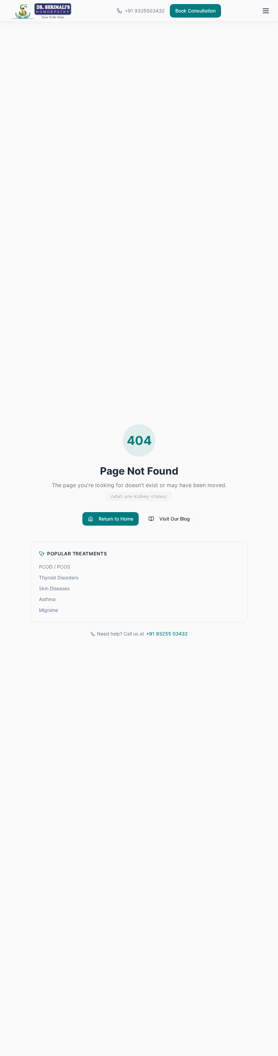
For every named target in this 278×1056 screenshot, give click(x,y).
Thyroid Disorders (58, 577)
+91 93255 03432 (167, 634)
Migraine (48, 610)
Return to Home (116, 519)
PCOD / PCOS (54, 567)
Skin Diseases (54, 588)
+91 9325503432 (144, 11)
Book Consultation (195, 11)
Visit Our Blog (174, 519)
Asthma (47, 599)
